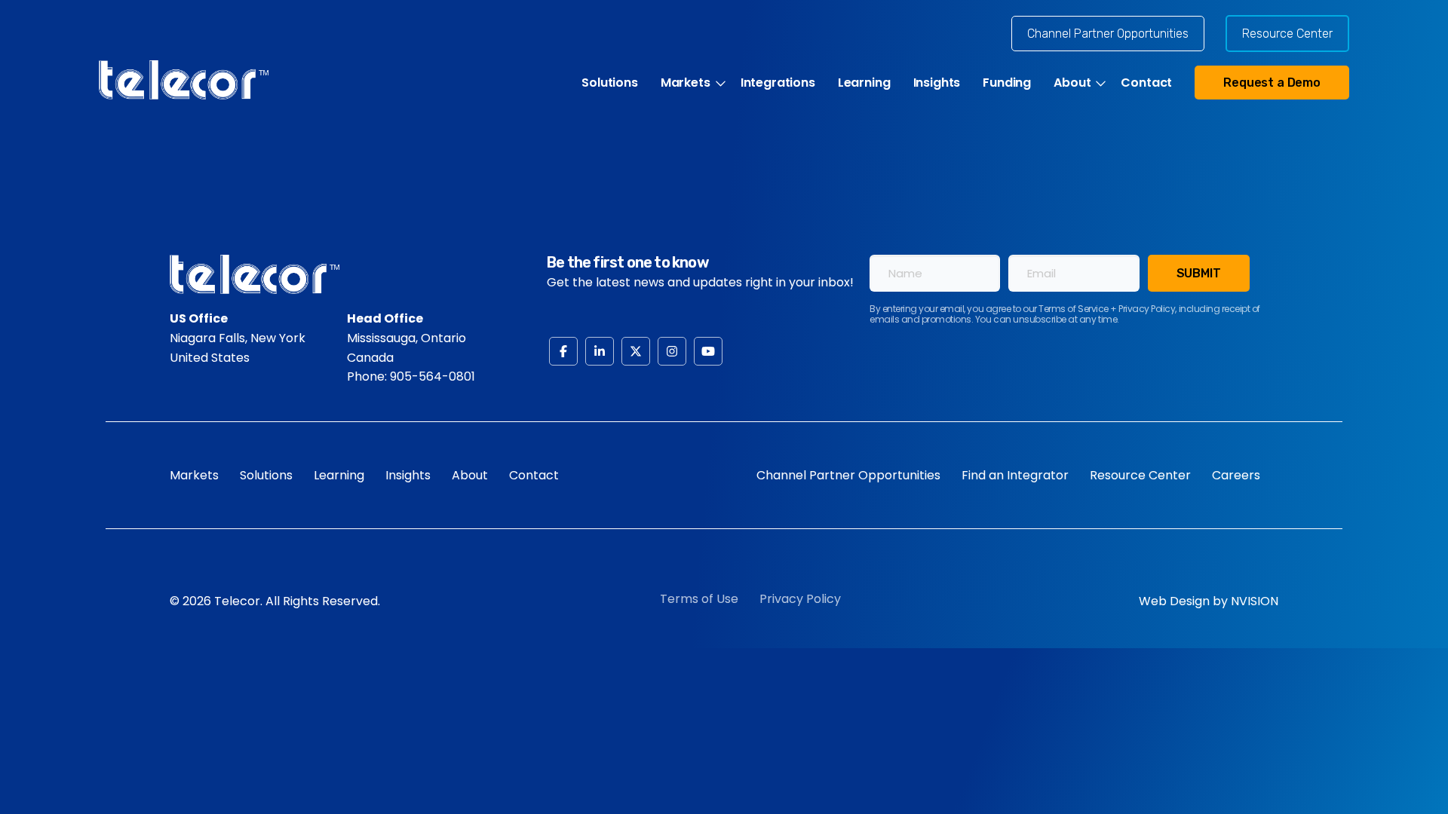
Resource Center (1287, 33)
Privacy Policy (800, 598)
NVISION (1254, 601)
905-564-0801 (432, 376)
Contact (1146, 82)
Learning (864, 82)
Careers (1236, 475)
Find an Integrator (1015, 475)
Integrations (778, 82)
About (1072, 82)
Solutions (609, 82)
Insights (937, 82)
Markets (685, 82)
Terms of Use (699, 598)
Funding (1007, 82)
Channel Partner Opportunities (1108, 33)
